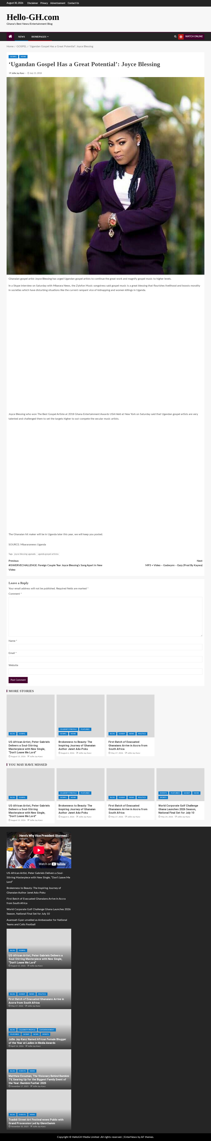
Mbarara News (61, 285)
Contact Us (73, 3)
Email (13, 653)
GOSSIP (122, 734)
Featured (85, 729)
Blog (12, 734)
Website (13, 665)
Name (13, 641)
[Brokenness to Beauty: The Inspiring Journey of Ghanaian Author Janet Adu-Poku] (81, 716)
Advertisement (57, 3)
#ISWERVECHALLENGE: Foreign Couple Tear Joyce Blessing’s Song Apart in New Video (55, 565)
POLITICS (142, 734)
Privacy (44, 3)
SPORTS (163, 797)
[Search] (175, 37)
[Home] (10, 37)
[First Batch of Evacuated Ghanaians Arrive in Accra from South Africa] (130, 716)
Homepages (38, 37)
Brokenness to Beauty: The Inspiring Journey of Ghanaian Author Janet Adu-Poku (77, 745)
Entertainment (47, 1030)
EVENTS (163, 793)
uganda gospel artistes (48, 554)
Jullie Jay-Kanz (18, 73)
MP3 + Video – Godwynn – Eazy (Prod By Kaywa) (173, 563)
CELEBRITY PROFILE (68, 729)
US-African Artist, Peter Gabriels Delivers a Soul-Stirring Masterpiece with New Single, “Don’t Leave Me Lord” (38, 877)
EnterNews (130, 1137)
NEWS (23, 56)
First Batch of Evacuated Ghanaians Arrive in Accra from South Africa (127, 745)
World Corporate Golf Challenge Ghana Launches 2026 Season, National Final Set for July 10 (178, 809)
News (21, 37)
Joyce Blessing (43, 278)
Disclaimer (32, 3)
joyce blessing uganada (24, 554)
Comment (15, 593)
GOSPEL (13, 56)
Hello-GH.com (33, 17)
